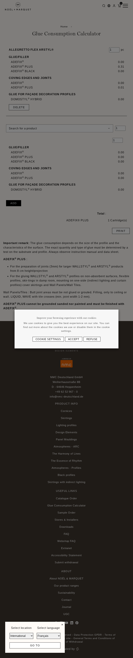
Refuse (92, 339)
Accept (73, 339)
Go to (35, 645)
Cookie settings (48, 339)
